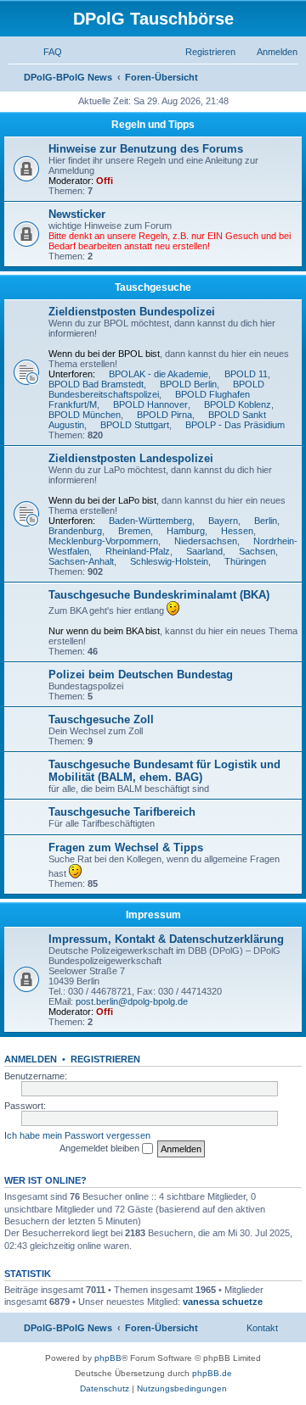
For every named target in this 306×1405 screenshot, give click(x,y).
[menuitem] (45, 52)
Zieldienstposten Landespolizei (130, 458)
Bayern (223, 521)
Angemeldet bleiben (101, 1148)
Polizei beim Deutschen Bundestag (140, 674)
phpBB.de (212, 1373)
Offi (104, 181)
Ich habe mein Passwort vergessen (77, 1135)
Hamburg (186, 531)
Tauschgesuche (153, 287)
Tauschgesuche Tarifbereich (122, 812)
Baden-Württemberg (150, 521)
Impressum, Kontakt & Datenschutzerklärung (166, 939)
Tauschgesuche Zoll (101, 719)
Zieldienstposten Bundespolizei (131, 311)
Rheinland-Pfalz (137, 551)
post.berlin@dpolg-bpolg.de (132, 1001)
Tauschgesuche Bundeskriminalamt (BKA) (158, 594)
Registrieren (105, 1059)
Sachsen (257, 551)
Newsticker (76, 214)
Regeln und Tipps (153, 125)
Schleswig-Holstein (169, 561)
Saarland (204, 551)
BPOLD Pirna (164, 415)
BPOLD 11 (246, 374)
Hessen (237, 531)
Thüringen (245, 561)
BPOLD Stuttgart (134, 425)
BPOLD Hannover (150, 404)
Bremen (134, 531)
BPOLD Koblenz (237, 404)
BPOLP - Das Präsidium (235, 425)
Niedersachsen (205, 541)
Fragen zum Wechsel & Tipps (125, 847)
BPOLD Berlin (188, 384)
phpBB (108, 1358)
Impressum (153, 915)
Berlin (265, 521)
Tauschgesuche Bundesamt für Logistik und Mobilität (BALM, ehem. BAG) (164, 770)
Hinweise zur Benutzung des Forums (145, 148)
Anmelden (30, 1059)
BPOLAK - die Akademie (158, 374)
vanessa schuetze (223, 1301)
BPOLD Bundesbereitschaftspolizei (156, 389)
